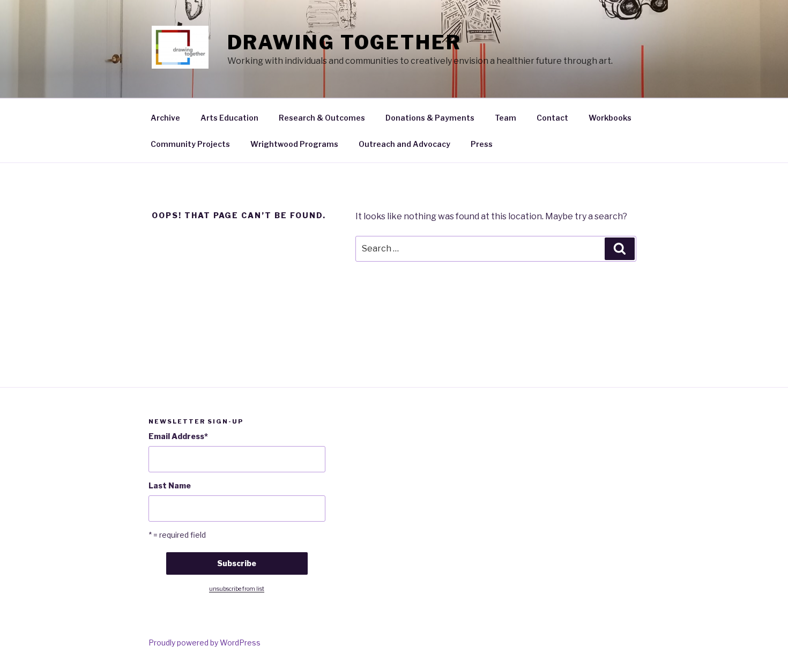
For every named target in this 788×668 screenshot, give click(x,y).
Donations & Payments (429, 117)
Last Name (169, 485)
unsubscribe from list (236, 588)
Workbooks (610, 117)
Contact (552, 117)
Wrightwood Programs (294, 144)
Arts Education (229, 117)
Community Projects (190, 144)
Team (505, 117)
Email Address (178, 436)
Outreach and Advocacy (404, 144)
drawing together (344, 42)
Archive (165, 117)
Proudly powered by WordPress (204, 642)
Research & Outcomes (322, 117)
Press (482, 144)
